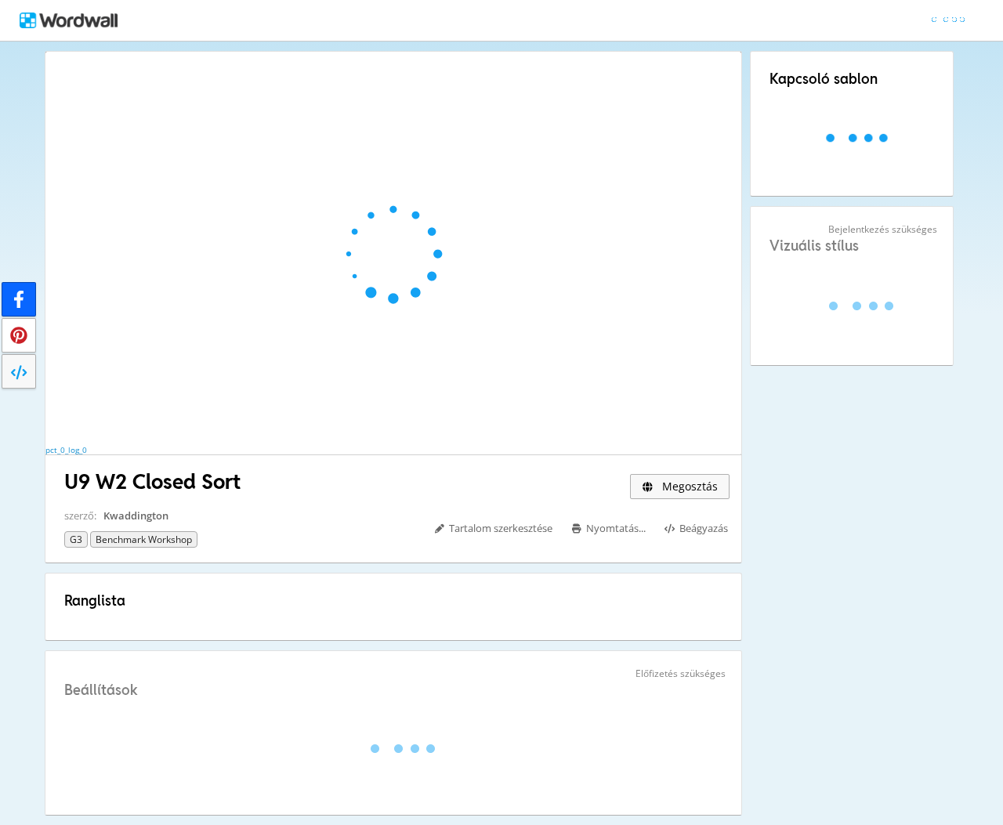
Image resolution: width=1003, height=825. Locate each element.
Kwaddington (135, 515)
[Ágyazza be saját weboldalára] (19, 371)
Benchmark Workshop (144, 539)
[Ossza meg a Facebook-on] (19, 299)
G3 (76, 539)
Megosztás (688, 486)
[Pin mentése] (19, 335)
